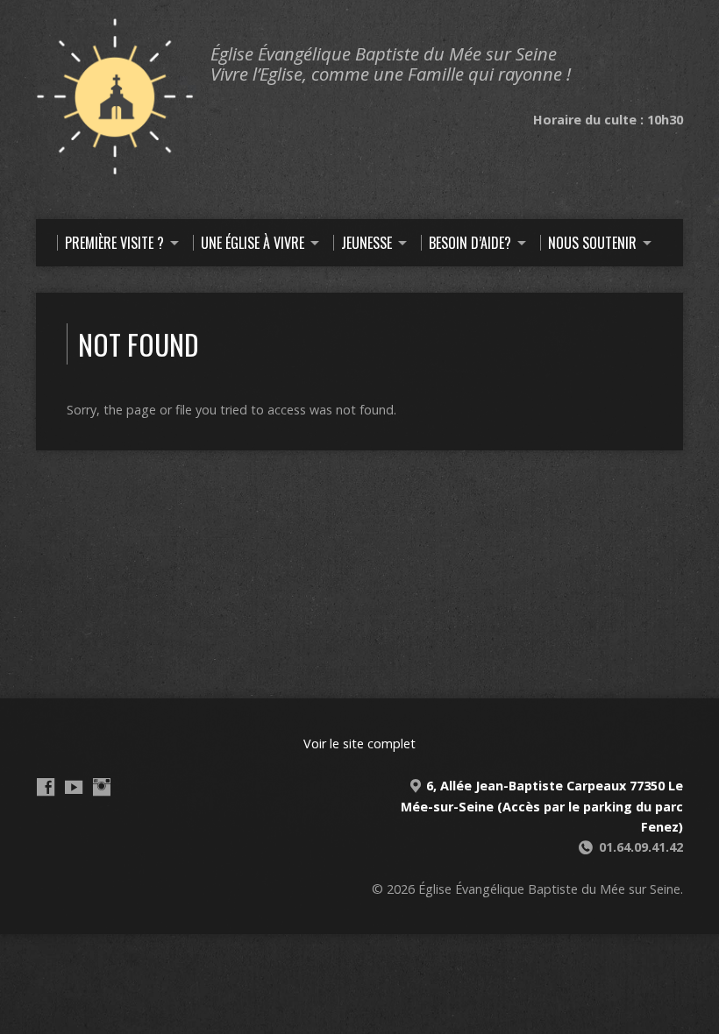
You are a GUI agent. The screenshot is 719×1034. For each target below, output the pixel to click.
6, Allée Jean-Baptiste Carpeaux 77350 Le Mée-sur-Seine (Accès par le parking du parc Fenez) (542, 805)
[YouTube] (73, 787)
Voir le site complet (359, 743)
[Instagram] (101, 787)
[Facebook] (45, 787)
